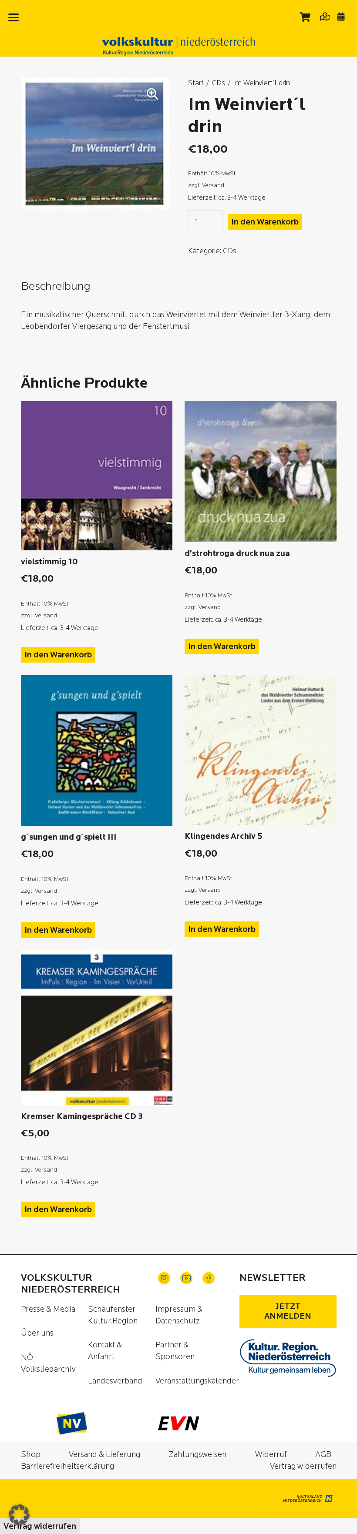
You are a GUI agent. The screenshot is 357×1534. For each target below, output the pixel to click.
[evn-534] (178, 1423)
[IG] (164, 1278)
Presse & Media (48, 1309)
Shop (30, 1454)
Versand (213, 185)
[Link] (324, 16)
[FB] (208, 1278)
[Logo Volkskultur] (178, 46)
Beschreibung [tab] (56, 286)
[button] (13, 17)
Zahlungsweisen (197, 1454)
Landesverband (115, 1381)
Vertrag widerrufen (303, 1466)
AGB (323, 1454)
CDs (218, 83)
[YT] (186, 1278)
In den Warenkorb (265, 222)
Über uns (37, 1333)
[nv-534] (72, 1423)
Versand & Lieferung (104, 1454)
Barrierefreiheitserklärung (67, 1466)
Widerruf (271, 1454)
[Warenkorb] (305, 17)
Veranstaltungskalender (197, 1381)
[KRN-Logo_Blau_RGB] (288, 1358)
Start (196, 83)
